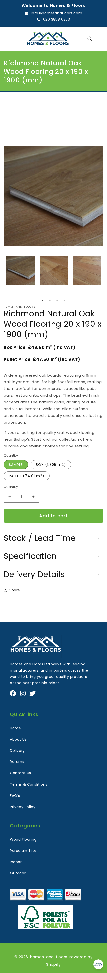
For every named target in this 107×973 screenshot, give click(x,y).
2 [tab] (49, 300)
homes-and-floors (48, 956)
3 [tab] (57, 300)
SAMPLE (16, 464)
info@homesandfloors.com (56, 13)
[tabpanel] (20, 270)
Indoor (16, 861)
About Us (18, 739)
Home (15, 728)
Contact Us (20, 772)
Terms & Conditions (28, 784)
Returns (17, 761)
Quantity (11, 487)
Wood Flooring (23, 839)
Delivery (17, 750)
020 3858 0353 (56, 19)
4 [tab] (64, 300)
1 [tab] (42, 300)
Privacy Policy (22, 806)
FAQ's (15, 795)
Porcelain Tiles (23, 850)
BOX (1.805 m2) (51, 464)
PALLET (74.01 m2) (26, 475)
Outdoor (18, 873)
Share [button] (14, 590)
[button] (6, 38)
